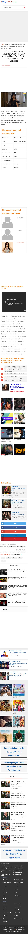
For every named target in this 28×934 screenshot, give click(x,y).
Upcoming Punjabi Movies (14, 763)
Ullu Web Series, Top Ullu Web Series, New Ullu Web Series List (18, 783)
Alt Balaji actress (19, 868)
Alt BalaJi (5, 879)
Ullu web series (18, 872)
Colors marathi (19, 918)
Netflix (17, 890)
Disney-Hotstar (7, 882)
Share (15, 527)
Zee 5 (4, 898)
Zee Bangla (18, 907)
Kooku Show (18, 874)
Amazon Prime (19, 879)
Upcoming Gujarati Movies (14, 748)
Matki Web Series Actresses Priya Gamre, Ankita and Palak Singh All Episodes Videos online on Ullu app (17, 586)
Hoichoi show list (19, 870)
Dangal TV (17, 912)
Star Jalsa (5, 918)
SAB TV (5, 921)
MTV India (5, 915)
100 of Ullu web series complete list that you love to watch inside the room (18, 793)
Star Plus (5, 904)
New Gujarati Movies (14, 752)
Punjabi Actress (14, 770)
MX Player (5, 890)
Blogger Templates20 (17, 931)
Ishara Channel (7, 912)
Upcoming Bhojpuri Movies (14, 850)
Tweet (15, 523)
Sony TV (5, 909)
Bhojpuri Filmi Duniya (16, 927)
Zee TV (5, 907)
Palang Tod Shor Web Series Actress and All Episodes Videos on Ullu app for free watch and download (17, 594)
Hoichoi (5, 887)
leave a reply (7, 65)
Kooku (16, 887)
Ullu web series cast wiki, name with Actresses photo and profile (18, 804)
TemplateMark (20, 929)
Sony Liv (5, 892)
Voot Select (18, 895)
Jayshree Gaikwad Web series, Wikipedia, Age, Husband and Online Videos (18, 814)
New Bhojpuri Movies (14, 854)
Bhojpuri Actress (14, 858)
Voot (4, 895)
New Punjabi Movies (14, 766)
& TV (16, 915)
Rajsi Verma (20, 242)
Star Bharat (18, 909)
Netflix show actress (7, 866)
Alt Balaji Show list (7, 868)
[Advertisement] (14, 26)
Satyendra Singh (15, 554)
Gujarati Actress (14, 756)
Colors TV (17, 904)
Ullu (3, 65)
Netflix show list (19, 866)
